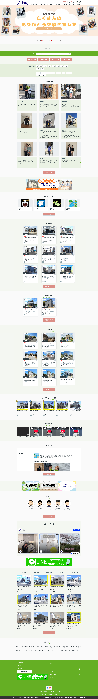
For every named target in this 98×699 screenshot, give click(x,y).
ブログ (51, 671)
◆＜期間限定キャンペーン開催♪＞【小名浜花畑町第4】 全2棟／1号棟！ (23, 436)
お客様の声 (46, 4)
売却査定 (79, 4)
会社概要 (51, 677)
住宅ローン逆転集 (39, 691)
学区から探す (67, 59)
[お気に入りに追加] (37, 235)
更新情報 (49, 474)
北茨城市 (44, 75)
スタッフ (51, 666)
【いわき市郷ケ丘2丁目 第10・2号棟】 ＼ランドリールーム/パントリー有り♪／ (62, 436)
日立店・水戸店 (72, 4)
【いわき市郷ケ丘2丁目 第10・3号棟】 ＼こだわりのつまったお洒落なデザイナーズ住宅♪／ (49, 436)
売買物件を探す (34, 4)
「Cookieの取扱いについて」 (67, 697)
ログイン (77, 2)
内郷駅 (50, 66)
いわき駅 (45, 66)
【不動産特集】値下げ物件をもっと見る (49, 320)
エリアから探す (32, 59)
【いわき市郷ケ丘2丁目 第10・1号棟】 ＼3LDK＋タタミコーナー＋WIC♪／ (36, 436)
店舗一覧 (40, 4)
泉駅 (37, 66)
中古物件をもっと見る (49, 389)
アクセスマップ (53, 674)
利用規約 (45, 691)
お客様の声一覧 (49, 172)
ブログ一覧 (49, 214)
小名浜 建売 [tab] (49, 572)
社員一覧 (52, 4)
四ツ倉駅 (66, 66)
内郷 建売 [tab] (36, 572)
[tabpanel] (49, 20)
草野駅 (62, 66)
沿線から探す (44, 59)
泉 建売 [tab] (61, 572)
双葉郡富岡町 (38, 75)
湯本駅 (41, 66)
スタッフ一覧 (49, 516)
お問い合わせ (58, 4)
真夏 (41, 453)
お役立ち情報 (65, 4)
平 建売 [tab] (24, 572)
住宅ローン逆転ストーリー (55, 680)
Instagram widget (75, 553)
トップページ (52, 663)
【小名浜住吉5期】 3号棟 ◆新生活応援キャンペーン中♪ (76, 436)
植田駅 (54, 66)
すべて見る (49, 632)
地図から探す (55, 59)
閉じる (83, 697)
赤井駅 (58, 66)
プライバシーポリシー (52, 691)
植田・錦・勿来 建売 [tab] (74, 572)
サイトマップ (60, 691)
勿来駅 (42, 68)
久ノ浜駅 (37, 68)
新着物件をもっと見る (49, 286)
